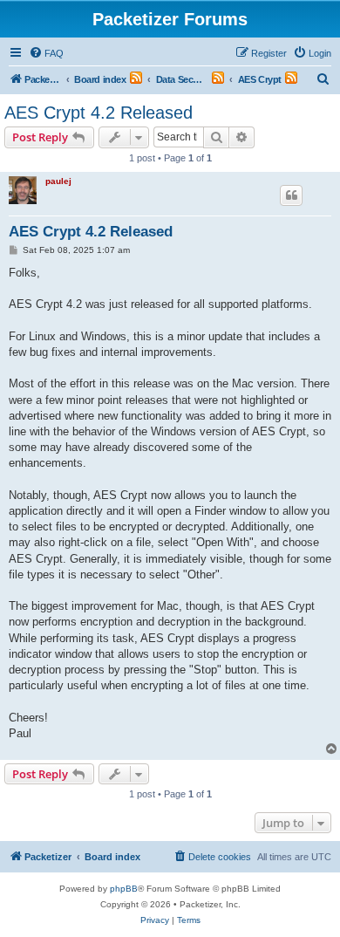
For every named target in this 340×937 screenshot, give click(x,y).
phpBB (124, 888)
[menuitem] (46, 53)
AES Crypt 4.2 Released (98, 112)
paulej (58, 181)
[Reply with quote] (291, 195)
